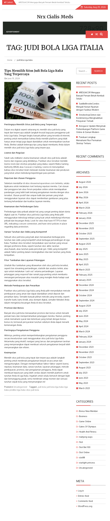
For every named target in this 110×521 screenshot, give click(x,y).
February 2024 (85, 336)
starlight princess (87, 462)
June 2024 (83, 316)
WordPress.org (85, 506)
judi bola (42, 387)
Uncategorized (20, 387)
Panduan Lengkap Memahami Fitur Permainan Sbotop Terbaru (88, 140)
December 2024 (86, 285)
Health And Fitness (87, 431)
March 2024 (84, 331)
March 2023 (84, 388)
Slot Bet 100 (84, 447)
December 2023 (86, 347)
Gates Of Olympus (87, 426)
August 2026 (85, 182)
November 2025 (86, 228)
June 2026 (83, 192)
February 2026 (85, 213)
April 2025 (84, 264)
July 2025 (83, 249)
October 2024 (85, 295)
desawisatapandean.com (42, 183)
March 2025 (84, 269)
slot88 (82, 457)
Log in (81, 490)
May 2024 (83, 321)
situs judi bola (32, 390)
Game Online (85, 421)
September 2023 (86, 362)
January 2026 (85, 218)
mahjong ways (86, 437)
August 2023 (85, 367)
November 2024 (86, 290)
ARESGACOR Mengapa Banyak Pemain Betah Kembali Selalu (90, 95)
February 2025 (85, 275)
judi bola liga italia (55, 387)
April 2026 (84, 202)
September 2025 (87, 238)
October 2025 (85, 233)
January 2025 (85, 280)
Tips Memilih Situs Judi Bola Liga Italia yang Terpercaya (33, 72)
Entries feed (83, 496)
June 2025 (83, 254)
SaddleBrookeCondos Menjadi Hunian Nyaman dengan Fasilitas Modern (87, 106)
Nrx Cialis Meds (55, 17)
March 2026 (84, 208)
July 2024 (83, 311)
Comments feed (85, 501)
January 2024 (85, 342)
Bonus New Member (88, 411)
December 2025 (86, 223)
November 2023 (86, 352)
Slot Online (84, 452)
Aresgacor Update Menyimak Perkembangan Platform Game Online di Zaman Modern (91, 129)
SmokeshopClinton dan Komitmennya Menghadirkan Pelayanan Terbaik (89, 118)
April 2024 (83, 326)
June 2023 (83, 378)
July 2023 (83, 372)
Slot (81, 442)
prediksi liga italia (17, 390)
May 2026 (83, 197)
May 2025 (83, 259)
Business (83, 416)
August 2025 (85, 244)
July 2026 (83, 187)
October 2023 (85, 357)
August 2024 (85, 305)
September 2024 (86, 300)
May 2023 (83, 383)
